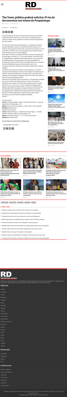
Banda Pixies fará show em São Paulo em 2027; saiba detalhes (56, 88)
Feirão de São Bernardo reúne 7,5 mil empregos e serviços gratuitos (20, 222)
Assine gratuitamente (6, 372)
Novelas (3, 327)
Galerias (3, 311)
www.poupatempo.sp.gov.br (16, 85)
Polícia (2, 332)
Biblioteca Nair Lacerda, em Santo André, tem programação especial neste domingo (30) (9, 172)
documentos (5, 202)
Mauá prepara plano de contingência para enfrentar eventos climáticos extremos (23, 219)
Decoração (3, 297)
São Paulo (20, 202)
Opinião (3, 329)
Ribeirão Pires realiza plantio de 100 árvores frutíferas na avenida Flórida (21, 213)
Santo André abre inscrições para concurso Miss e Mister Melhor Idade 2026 (32, 171)
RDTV (2, 361)
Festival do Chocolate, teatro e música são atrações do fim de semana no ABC (10, 193)
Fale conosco (4, 377)
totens (33, 202)
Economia (3, 300)
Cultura (3, 295)
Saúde (2, 338)
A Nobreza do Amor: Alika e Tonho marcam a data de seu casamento (32, 193)
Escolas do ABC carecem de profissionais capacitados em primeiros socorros (22, 229)
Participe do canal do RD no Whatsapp (16, 121)
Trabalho (3, 343)
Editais (2, 303)
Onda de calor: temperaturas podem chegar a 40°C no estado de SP (56, 70)
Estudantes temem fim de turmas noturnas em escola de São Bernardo (56, 193)
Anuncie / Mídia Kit (6, 369)
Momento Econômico (6, 321)
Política (2, 335)
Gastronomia (4, 313)
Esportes (3, 308)
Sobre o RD (4, 383)
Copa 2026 (3, 292)
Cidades (3, 289)
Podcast (3, 359)
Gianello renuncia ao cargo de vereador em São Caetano (17, 232)
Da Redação (6, 23)
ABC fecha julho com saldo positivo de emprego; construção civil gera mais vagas (23, 235)
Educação (3, 305)
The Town (27, 202)
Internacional (4, 316)
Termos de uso (4, 385)
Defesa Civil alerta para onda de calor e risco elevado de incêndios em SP (56, 106)
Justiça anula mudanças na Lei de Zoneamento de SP (56, 142)
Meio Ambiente (4, 319)
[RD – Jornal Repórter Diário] (33, 5)
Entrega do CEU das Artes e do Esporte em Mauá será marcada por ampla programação (56, 172)
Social (2, 340)
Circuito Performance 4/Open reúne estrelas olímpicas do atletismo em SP (56, 51)
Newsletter (3, 324)
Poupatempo (13, 202)
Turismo (3, 346)
